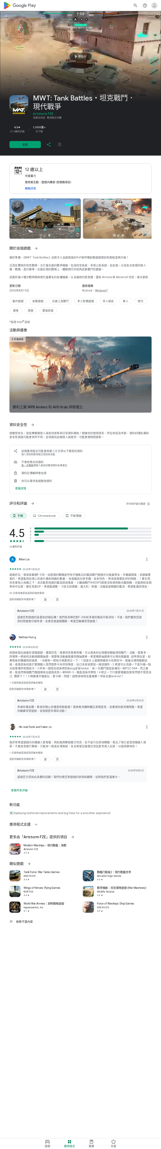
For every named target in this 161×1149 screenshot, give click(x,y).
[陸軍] (30, 311)
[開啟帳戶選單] (154, 5)
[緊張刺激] (48, 311)
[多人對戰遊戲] (85, 301)
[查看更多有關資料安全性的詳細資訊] (21, 488)
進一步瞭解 (27, 465)
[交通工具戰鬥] (60, 301)
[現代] (140, 301)
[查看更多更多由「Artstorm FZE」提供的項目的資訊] (72, 837)
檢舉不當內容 (21, 921)
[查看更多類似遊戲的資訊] (29, 864)
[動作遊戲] (18, 301)
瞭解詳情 (30, 188)
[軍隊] (15, 311)
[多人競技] (108, 301)
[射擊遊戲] (38, 301)
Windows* (101, 290)
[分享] (48, 144)
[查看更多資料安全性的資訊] (32, 425)
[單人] (125, 301)
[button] (45, 218)
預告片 (79, 56)
